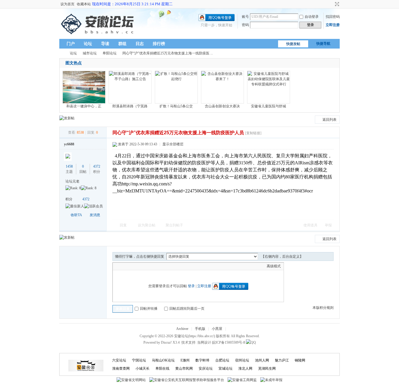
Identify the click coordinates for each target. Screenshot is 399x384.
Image (130, 266)
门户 (71, 44)
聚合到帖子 (174, 225)
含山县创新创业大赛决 (222, 106)
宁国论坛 (139, 360)
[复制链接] (253, 133)
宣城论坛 (225, 368)
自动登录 (312, 17)
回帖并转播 (148, 308)
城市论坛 (90, 53)
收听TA (76, 215)
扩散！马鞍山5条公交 (176, 106)
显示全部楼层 (172, 144)
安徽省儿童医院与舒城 (268, 106)
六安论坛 (119, 360)
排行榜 (159, 44)
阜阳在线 (162, 368)
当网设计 (204, 342)
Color (123, 266)
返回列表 (329, 120)
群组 (122, 44)
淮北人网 (245, 368)
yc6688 (69, 144)
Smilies (159, 266)
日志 (140, 44)
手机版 (200, 329)
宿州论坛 (242, 360)
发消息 (95, 215)
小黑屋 (217, 329)
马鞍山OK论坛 (163, 360)
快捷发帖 (293, 44)
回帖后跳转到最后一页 (186, 308)
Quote (145, 266)
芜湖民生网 (267, 368)
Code (152, 266)
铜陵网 (300, 360)
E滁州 (185, 360)
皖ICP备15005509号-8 (228, 342)
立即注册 (333, 25)
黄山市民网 (184, 368)
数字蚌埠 (202, 360)
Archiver (182, 329)
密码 (245, 25)
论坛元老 (72, 181)
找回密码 (333, 17)
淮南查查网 (121, 368)
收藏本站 (84, 4)
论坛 (88, 44)
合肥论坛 (222, 360)
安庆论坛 (206, 368)
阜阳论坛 (110, 53)
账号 (245, 17)
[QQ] (251, 342)
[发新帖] (66, 118)
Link (137, 266)
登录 (191, 286)
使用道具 (310, 225)
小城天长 (143, 368)
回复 (123, 225)
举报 (328, 225)
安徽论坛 (61, 53)
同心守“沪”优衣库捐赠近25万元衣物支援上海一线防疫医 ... (167, 53)
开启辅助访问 (331, 4)
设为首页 (67, 4)
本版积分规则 (323, 308)
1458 (69, 166)
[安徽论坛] (98, 35)
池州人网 (262, 360)
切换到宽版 (336, 4)
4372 (96, 166)
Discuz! (166, 342)
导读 (105, 44)
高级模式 (274, 266)
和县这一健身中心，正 (83, 106)
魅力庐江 (282, 360)
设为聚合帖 (146, 225)
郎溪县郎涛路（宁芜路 (130, 106)
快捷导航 (323, 44)
